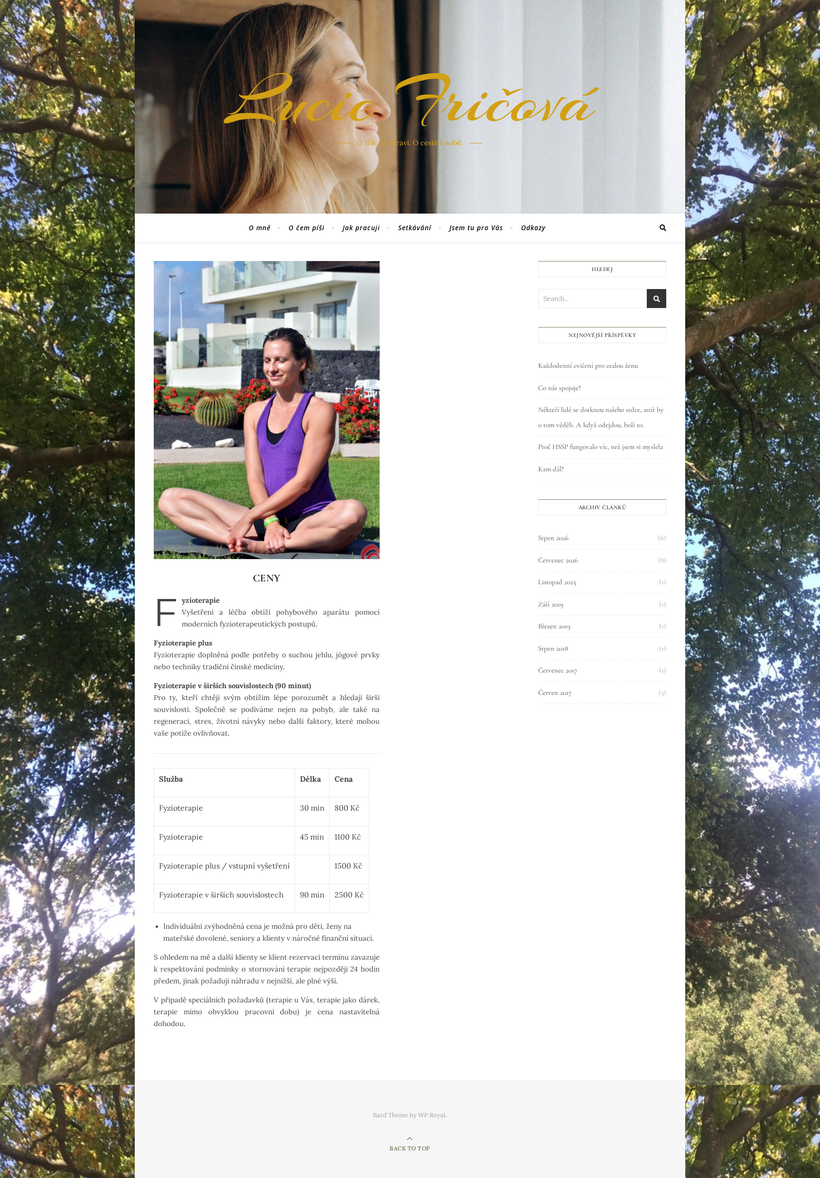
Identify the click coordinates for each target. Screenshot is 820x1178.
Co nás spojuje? (559, 387)
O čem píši (307, 227)
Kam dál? (551, 469)
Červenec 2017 (557, 670)
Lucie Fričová (410, 101)
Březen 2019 (554, 626)
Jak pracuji (361, 227)
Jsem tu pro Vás (476, 227)
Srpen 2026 (553, 537)
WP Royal (432, 1115)
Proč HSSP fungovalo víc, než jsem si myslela (600, 446)
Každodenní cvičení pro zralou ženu (588, 365)
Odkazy (533, 227)
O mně (259, 227)
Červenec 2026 (558, 560)
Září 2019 (550, 604)
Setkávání (414, 227)
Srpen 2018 (553, 648)
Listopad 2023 (557, 582)
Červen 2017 (554, 692)
